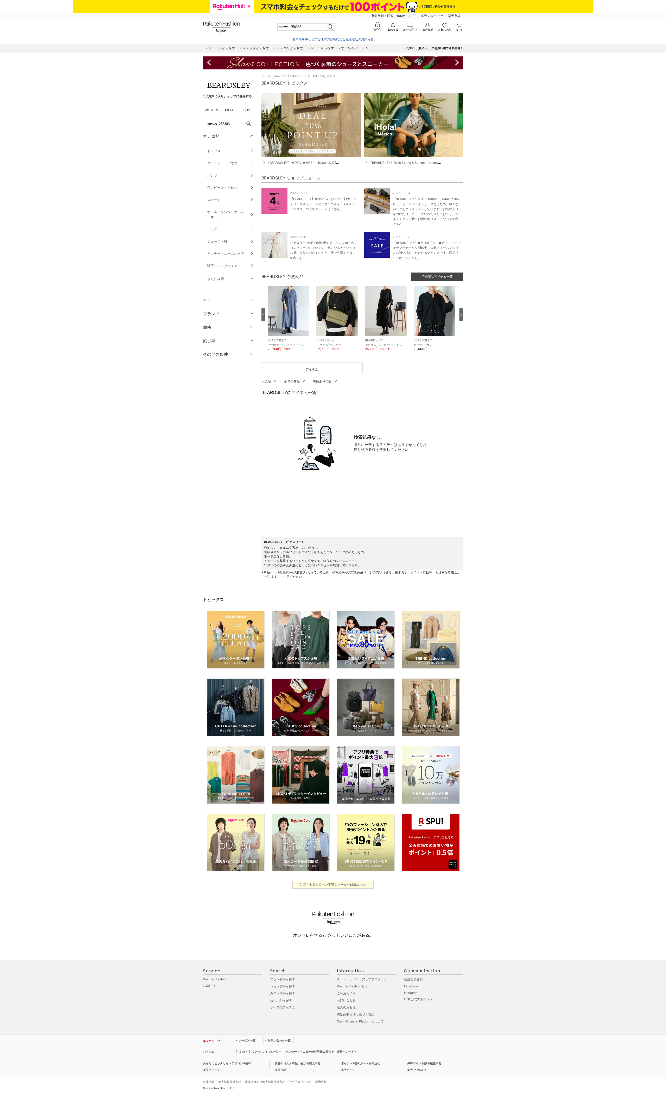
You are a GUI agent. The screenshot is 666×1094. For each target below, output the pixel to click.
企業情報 (208, 1082)
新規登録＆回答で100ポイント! (393, 16)
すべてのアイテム (282, 1007)
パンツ (212, 175)
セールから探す (281, 1000)
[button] (289, 322)
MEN (229, 110)
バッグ (212, 229)
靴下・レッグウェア (222, 266)
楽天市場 (454, 16)
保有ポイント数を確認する (424, 1063)
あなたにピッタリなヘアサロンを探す (227, 1063)
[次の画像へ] (461, 314)
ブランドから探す (282, 979)
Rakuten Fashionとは (352, 986)
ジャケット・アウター (224, 163)
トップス (214, 151)
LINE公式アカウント (418, 999)
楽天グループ (430, 16)
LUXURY (209, 986)
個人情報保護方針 (229, 1082)
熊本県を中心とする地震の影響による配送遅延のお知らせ (333, 39)
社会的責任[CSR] (300, 1082)
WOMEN (211, 110)
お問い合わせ (346, 1000)
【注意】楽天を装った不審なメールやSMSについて (333, 884)
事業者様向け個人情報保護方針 (265, 1082)
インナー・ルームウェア (225, 253)
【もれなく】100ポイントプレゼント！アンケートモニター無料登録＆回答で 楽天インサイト (295, 1051)
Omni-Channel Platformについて (360, 1021)
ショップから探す (282, 986)
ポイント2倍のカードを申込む (360, 1063)
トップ (266, 76)
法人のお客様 (346, 1007)
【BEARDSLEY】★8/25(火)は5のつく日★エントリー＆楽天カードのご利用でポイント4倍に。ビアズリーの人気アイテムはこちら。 (324, 204)
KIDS (246, 110)
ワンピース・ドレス (222, 187)
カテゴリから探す (282, 993)
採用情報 (320, 1082)
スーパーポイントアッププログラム (362, 979)
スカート (214, 200)
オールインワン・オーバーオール (225, 214)
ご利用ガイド (346, 993)
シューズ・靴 (217, 241)
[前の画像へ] (263, 314)
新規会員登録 (413, 979)
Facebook (411, 986)
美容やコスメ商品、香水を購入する (298, 1063)
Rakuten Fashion (287, 76)
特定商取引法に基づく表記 (355, 1014)
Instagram (411, 993)
